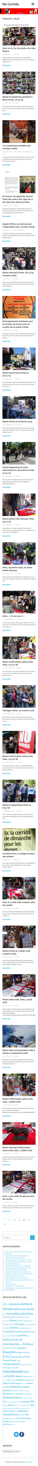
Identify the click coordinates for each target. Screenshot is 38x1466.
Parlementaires (12, 1397)
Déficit (7, 1339)
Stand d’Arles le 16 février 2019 (17, 421)
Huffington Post (9, 1367)
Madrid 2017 (29, 1380)
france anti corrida (20, 1356)
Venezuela (26, 1418)
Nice (22, 1390)
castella (26, 1324)
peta (15, 1402)
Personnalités (10, 1402)
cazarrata (31, 1324)
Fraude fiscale (9, 1360)
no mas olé (26, 1390)
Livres (4, 1380)
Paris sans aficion (10, 1284)
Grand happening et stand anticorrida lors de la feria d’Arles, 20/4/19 (18, 470)
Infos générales (19, 230)
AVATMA (6, 1317)
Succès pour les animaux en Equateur (16, 1270)
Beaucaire (27, 1317)
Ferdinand (26, 1352)
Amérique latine (23, 1309)
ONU (17, 1394)
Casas (21, 1324)
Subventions (10, 1414)
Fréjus (19, 1360)
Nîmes (6, 1393)
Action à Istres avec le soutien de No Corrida (18, 1260)
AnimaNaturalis (16, 1313)
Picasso (19, 1402)
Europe (18, 1352)
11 (29, 1220)
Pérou (10, 1405)
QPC (15, 1405)
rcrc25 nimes (21, 1405)
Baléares (14, 1317)
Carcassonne (8, 1324)
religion (28, 1405)
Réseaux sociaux (11, 1408)
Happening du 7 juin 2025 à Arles (15, 1286)
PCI (4, 1401)
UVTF (18, 1418)
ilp (17, 1367)
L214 (33, 1376)
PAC (21, 1393)
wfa (14, 1424)
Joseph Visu (27, 1376)
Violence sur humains (16, 1421)
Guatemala (23, 1364)
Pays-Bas (30, 1398)
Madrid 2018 (8, 1383)
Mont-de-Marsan (15, 1390)
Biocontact (6, 1321)
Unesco (13, 1418)
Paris (29, 1394)
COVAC (13, 1336)
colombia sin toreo (25, 1328)
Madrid (20, 1379)
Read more (6, 65)
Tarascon (21, 1415)
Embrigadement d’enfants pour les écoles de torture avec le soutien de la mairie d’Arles (17, 324)
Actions (16, 54)
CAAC (20, 1320)
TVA (27, 1414)
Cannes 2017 (28, 1321)
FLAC (6, 1356)
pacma (25, 1394)
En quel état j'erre (10, 1348)
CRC (27, 1336)
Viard (5, 1421)
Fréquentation (11, 1364)
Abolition (15, 1304)
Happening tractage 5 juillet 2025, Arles (17, 1256)
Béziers (13, 1320)
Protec (5, 1405)
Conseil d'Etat (6, 1336)
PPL (32, 1401)
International (12, 1371)
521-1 (6, 1304)
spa (15, 1411)
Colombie (8, 1331)
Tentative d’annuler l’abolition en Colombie (18, 1268)
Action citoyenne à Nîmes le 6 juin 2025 (16, 1278)
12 (5, 1224)
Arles (29, 1313)
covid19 (21, 1335)
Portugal (25, 1401)
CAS (15, 1324)
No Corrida (10, 4)
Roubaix (5, 1408)
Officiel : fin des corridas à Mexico (15, 1258)
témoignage (7, 1418)
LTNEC (9, 1380)
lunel (14, 1380)
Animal (4, 1314)
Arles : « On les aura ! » (13, 616)
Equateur (22, 1347)
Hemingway (29, 1364)
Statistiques (22, 1410)
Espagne (9, 1352)
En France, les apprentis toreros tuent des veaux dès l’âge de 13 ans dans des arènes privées (17, 199)
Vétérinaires (8, 1424)
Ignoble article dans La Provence (15, 1276)
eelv (21, 1344)
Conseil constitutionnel (24, 1331)
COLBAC (14, 1327)
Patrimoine (24, 1398)
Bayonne (21, 1317)
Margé (17, 1383)
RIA (32, 1404)
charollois (6, 1328)
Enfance (16, 205)
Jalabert (19, 1376)
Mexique (16, 1386)
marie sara (24, 1383)
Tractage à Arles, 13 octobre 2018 (18, 710)
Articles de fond (19, 152)
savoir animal (8, 1411)
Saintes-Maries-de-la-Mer (23, 1408)
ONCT (12, 1394)
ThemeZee (29, 1462)
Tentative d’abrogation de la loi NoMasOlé (18, 1266)
